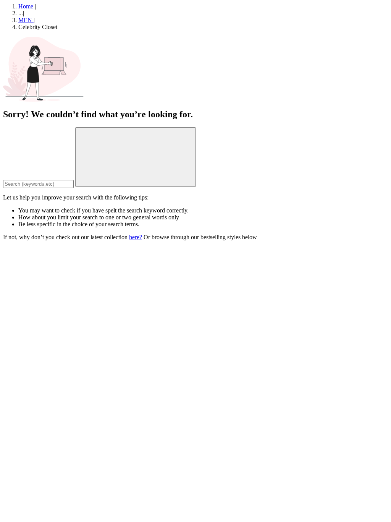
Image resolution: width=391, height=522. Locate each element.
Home (25, 6)
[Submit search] (135, 157)
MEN (26, 20)
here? (135, 237)
